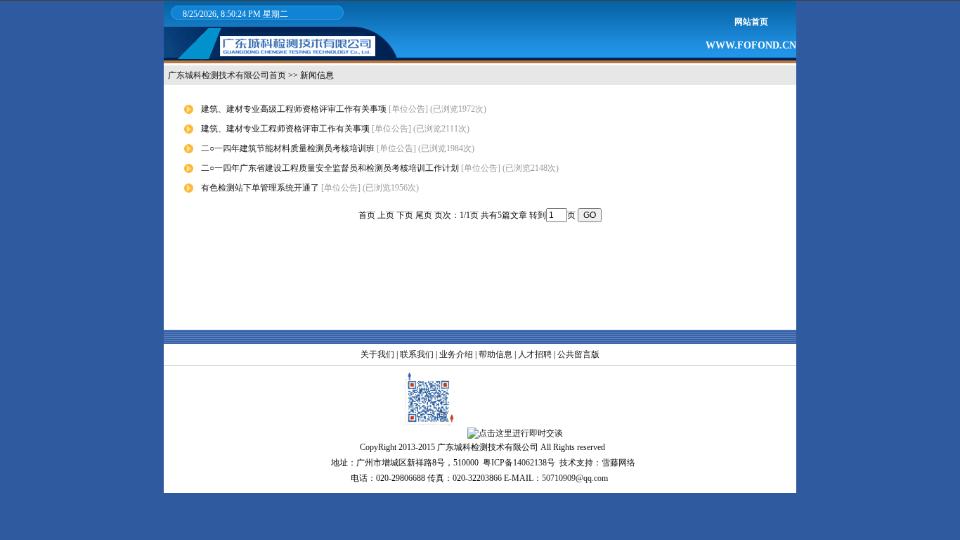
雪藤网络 (618, 463)
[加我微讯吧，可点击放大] (428, 433)
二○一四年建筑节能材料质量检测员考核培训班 (288, 148)
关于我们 (377, 354)
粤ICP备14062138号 (519, 463)
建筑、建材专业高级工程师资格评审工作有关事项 (294, 109)
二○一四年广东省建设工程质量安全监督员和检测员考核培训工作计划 (330, 168)
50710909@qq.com (575, 478)
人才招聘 (535, 354)
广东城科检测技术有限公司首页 (227, 75)
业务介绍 (456, 354)
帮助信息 (495, 354)
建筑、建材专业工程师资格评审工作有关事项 (285, 129)
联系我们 (417, 354)
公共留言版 (578, 354)
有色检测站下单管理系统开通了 (260, 188)
